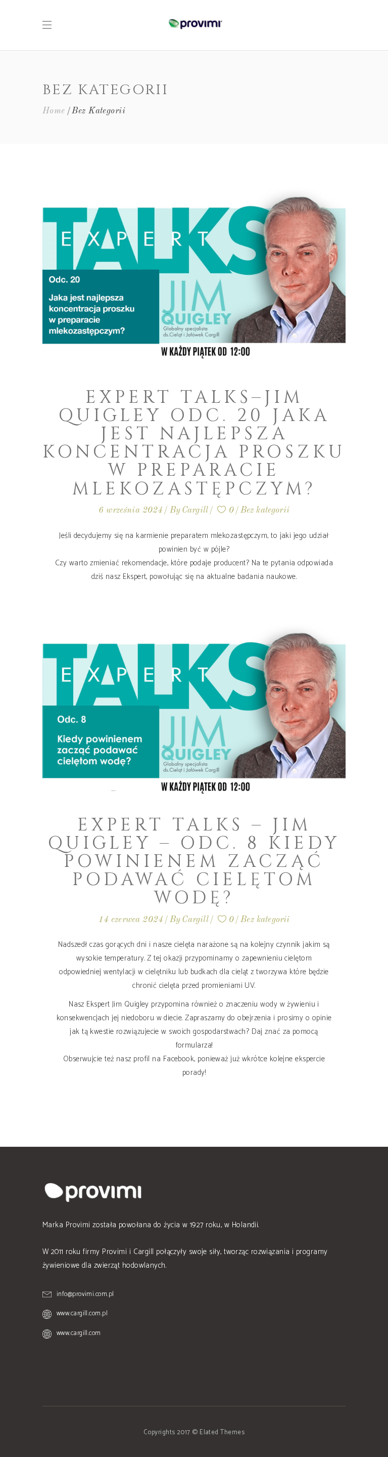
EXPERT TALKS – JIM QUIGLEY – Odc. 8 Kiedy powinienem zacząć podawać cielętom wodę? (194, 861)
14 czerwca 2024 (131, 919)
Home (53, 111)
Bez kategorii (264, 510)
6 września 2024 (131, 510)
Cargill (195, 510)
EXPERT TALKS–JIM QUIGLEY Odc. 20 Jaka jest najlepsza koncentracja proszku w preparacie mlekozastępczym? (194, 443)
